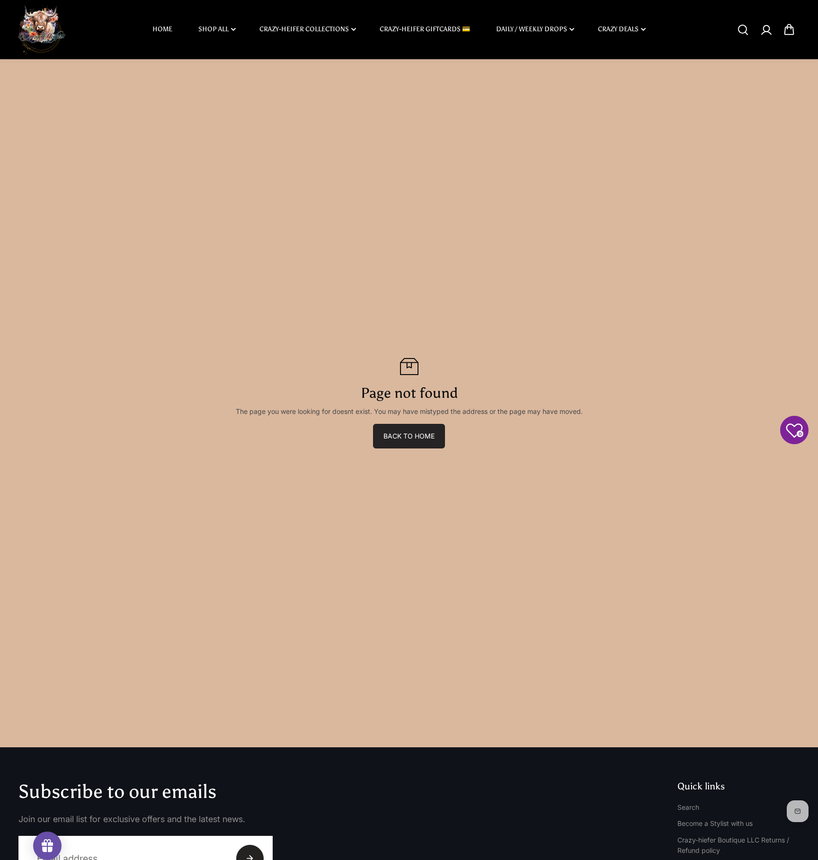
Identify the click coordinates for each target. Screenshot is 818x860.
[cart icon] (789, 29)
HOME (162, 29)
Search (688, 807)
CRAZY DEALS (618, 29)
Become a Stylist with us (715, 823)
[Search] (742, 29)
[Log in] (766, 29)
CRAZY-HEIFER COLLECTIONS (304, 29)
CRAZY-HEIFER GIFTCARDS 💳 (425, 29)
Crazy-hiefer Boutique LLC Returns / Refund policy (733, 845)
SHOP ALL (213, 29)
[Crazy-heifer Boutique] (42, 29)
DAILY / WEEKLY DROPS (531, 29)
